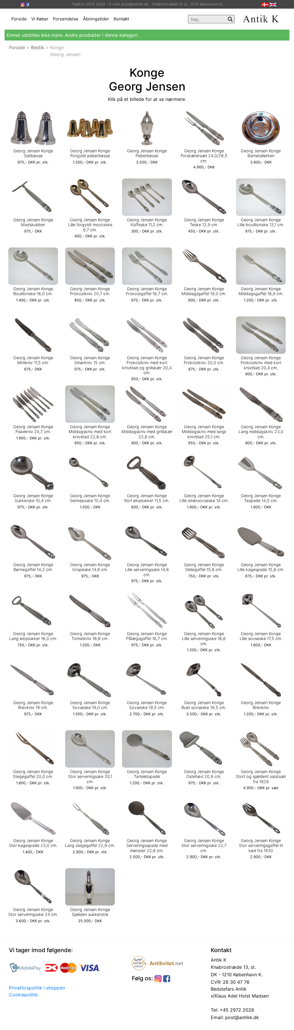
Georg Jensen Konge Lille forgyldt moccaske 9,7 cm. (90, 224)
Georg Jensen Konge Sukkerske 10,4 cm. (33, 498)
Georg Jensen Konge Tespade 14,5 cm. (261, 498)
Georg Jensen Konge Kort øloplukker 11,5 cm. (146, 498)
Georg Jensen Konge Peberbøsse (147, 153)
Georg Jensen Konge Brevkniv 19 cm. (33, 705)
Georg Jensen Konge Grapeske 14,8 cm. (90, 567)
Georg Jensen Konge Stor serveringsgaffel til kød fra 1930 (261, 845)
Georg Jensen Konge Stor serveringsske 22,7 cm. (204, 845)
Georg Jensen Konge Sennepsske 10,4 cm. (90, 498)
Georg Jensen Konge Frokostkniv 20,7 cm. (90, 291)
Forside (19, 19)
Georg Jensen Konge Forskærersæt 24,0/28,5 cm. (204, 155)
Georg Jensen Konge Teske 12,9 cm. (204, 222)
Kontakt (121, 19)
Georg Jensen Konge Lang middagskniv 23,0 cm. (261, 431)
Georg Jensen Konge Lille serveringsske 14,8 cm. (147, 569)
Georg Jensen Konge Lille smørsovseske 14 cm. (204, 498)
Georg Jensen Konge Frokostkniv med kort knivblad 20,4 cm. (261, 362)
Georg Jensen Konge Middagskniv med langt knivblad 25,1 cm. (204, 431)
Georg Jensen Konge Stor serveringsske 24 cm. (33, 912)
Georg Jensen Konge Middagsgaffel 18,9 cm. (261, 291)
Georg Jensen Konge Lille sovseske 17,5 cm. (261, 636)
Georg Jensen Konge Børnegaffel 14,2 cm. (33, 567)
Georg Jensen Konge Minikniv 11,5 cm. (33, 360)
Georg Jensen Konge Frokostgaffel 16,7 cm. (147, 291)
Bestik (37, 47)
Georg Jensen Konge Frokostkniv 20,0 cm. (204, 360)
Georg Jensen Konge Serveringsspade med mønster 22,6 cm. (147, 845)
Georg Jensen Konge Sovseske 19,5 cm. (147, 705)
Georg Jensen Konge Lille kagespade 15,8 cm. (260, 567)
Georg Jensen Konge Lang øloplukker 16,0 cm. (33, 636)
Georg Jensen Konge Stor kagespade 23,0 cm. (33, 843)
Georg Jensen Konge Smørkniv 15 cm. (90, 360)
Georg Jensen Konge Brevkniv (261, 705)
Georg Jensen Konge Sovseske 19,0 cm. (90, 705)
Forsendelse (65, 19)
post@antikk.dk (241, 1017)
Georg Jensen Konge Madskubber (33, 222)
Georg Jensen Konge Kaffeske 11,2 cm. (147, 222)
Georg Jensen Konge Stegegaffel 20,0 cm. (33, 774)
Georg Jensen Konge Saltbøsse (33, 153)
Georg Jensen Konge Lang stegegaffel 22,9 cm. (90, 843)
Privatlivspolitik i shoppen (37, 988)
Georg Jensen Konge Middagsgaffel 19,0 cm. (203, 291)
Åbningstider (96, 19)
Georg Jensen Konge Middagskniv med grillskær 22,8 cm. (147, 431)
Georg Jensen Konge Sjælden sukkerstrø (90, 912)
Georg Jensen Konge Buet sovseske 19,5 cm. (203, 705)
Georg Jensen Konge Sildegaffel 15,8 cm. (204, 567)
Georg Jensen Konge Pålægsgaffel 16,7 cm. (147, 636)
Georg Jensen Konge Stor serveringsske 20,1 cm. (90, 776)
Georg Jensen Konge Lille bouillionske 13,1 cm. (260, 222)
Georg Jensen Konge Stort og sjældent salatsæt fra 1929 (261, 776)
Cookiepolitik (23, 995)
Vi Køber (40, 19)
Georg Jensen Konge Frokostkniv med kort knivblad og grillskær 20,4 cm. (147, 365)
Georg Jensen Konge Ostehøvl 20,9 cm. (204, 774)
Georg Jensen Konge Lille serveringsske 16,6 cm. (204, 638)
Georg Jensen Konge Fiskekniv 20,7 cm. (33, 429)
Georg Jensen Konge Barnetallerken (261, 153)
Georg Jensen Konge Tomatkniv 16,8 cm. (90, 636)
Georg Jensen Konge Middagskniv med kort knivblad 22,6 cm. (90, 431)
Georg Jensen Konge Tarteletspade (147, 774)
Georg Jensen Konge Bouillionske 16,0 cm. (33, 291)
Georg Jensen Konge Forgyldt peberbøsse (90, 153)
